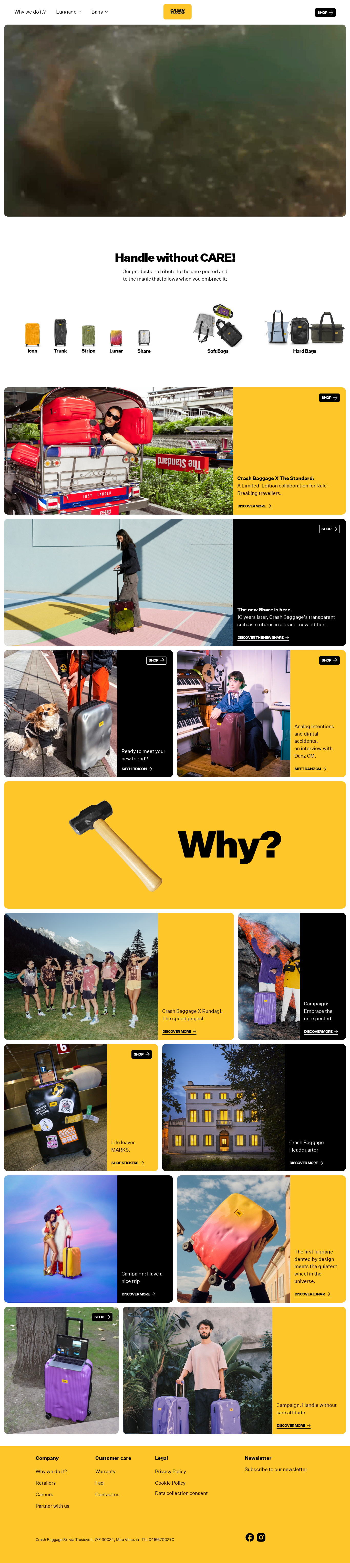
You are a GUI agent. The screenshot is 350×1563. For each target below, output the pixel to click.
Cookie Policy (170, 1483)
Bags (97, 12)
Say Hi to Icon (134, 769)
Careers (44, 1494)
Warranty (105, 1471)
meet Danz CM (308, 769)
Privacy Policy (170, 1471)
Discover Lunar (310, 1294)
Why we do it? (30, 12)
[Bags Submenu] (108, 11)
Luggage (66, 12)
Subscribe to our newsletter (276, 1469)
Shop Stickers (124, 1163)
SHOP (326, 397)
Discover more (252, 506)
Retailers (46, 1483)
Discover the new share (261, 637)
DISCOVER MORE (136, 1294)
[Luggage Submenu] (81, 11)
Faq (99, 1483)
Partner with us (52, 1506)
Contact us (107, 1494)
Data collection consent (181, 1493)
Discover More (318, 1031)
